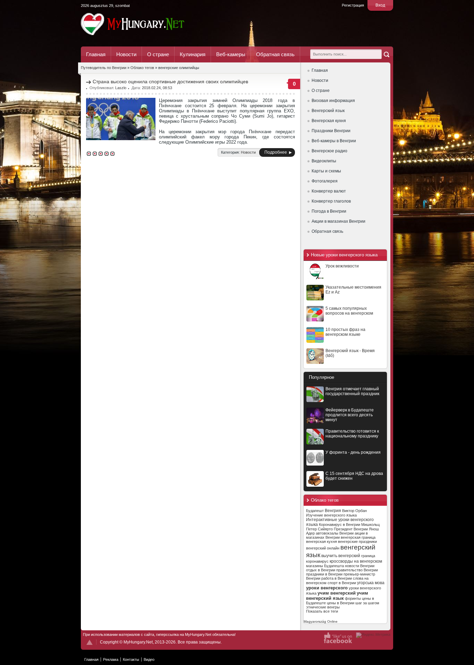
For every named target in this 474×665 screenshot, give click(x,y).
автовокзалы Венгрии (335, 533)
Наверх (89, 642)
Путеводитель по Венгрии (152, 24)
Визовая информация (333, 100)
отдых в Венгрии (320, 570)
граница (368, 556)
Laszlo (120, 88)
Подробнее (275, 152)
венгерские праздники (357, 541)
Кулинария (192, 54)
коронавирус (317, 561)
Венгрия (333, 510)
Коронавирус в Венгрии (339, 524)
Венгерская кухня (329, 120)
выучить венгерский (340, 555)
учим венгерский (337, 593)
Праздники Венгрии (331, 130)
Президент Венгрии (351, 529)
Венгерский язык (328, 110)
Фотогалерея (325, 181)
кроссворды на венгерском (356, 561)
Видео (149, 659)
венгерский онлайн (322, 548)
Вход (380, 5)
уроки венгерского (327, 587)
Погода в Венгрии (329, 211)
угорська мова (370, 582)
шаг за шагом (367, 603)
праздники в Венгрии (324, 574)
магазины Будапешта (325, 566)
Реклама (110, 659)
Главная (95, 54)
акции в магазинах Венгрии (337, 535)
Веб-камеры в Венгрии (334, 140)
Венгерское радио (329, 150)
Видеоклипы (324, 161)
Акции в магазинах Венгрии (338, 221)
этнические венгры (323, 607)
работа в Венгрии (336, 578)
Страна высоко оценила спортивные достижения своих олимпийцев (170, 81)
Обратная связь (275, 54)
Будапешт (315, 511)
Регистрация (353, 5)
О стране (158, 54)
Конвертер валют (329, 191)
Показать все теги (322, 611)
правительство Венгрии (357, 570)
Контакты (131, 659)
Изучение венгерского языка (331, 515)
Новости (126, 54)
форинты (353, 598)
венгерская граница (358, 537)
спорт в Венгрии (342, 583)
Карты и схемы (326, 171)
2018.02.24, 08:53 (157, 88)
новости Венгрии (359, 566)
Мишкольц (370, 524)
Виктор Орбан (354, 511)
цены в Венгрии (340, 603)
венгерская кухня (321, 541)
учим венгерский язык (337, 595)
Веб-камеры (230, 54)
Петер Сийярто (319, 529)
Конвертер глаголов (331, 201)
